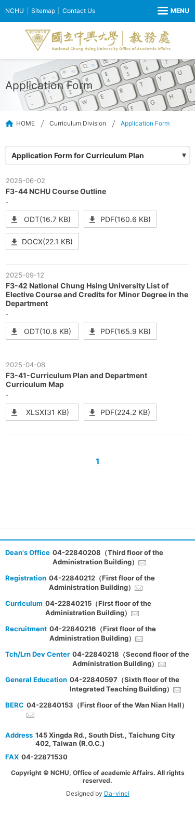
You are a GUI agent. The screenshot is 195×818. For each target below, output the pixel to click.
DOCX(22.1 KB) (47, 241)
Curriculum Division (77, 123)
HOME (25, 123)
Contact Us (78, 11)
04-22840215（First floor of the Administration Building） (98, 608)
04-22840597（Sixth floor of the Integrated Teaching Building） (124, 684)
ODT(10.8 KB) (47, 331)
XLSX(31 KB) (47, 412)
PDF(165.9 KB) (125, 331)
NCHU (14, 11)
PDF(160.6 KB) (125, 219)
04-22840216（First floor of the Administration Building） (102, 633)
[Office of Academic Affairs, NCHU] (98, 40)
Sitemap (43, 11)
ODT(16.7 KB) (47, 219)
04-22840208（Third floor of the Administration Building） (108, 557)
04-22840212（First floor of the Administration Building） (102, 582)
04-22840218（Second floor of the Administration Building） (130, 659)
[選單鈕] (173, 11)
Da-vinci (116, 793)
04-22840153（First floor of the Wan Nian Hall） (107, 705)
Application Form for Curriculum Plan (77, 155)
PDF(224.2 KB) (125, 412)
